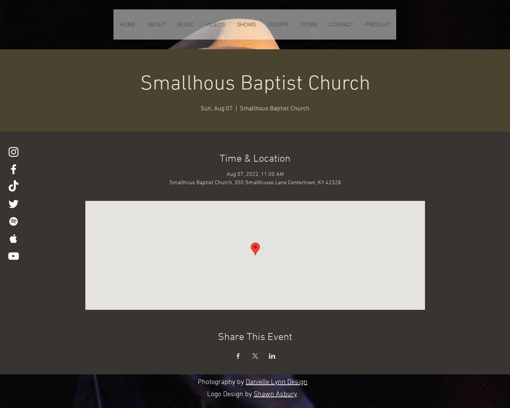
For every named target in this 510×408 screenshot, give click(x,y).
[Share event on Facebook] (238, 356)
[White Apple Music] (13, 238)
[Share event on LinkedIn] (272, 356)
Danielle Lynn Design (276, 382)
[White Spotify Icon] (13, 221)
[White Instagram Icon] (13, 152)
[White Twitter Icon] (13, 204)
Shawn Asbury (275, 394)
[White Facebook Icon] (13, 169)
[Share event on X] (255, 356)
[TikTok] (13, 186)
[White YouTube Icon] (13, 256)
